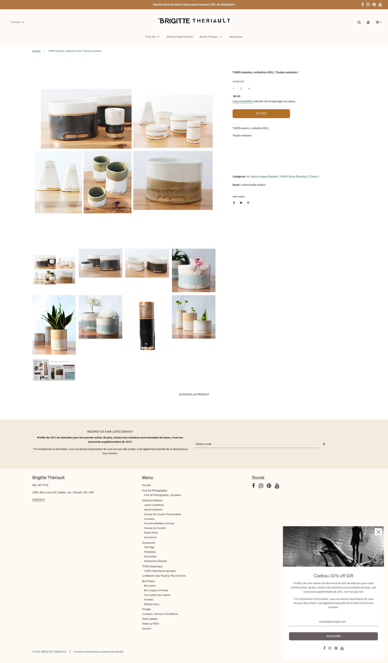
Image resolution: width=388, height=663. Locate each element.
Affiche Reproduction (180, 36)
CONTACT (38, 499)
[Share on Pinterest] (248, 202)
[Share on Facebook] (235, 202)
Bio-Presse (148, 581)
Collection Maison (152, 500)
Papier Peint (151, 532)
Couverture (150, 537)
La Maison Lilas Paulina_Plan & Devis (164, 575)
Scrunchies (150, 556)
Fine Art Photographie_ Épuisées (162, 495)
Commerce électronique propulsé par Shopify (98, 651)
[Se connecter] (368, 22)
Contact (146, 628)
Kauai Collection (153, 509)
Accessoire (148, 542)
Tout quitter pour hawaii (157, 595)
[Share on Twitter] (241, 202)
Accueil (36, 51)
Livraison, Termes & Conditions (160, 614)
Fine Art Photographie (154, 490)
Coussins (149, 519)
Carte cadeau (149, 618)
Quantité (238, 81)
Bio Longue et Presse (156, 590)
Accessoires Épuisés (155, 561)
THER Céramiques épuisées (160, 571)
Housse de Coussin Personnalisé (162, 514)
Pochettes (149, 552)
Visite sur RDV (150, 623)
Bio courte (150, 585)
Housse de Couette (155, 528)
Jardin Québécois (154, 505)
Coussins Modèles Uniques (159, 523)
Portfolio (148, 599)
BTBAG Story (151, 604)
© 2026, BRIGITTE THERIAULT (49, 651)
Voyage (146, 609)
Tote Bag (149, 547)
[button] (17, 22)
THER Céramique (152, 566)
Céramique (236, 36)
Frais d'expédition (243, 101)
